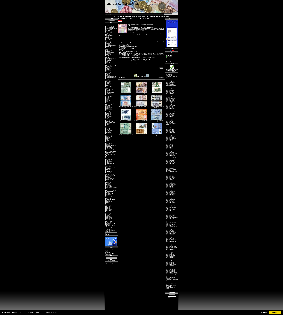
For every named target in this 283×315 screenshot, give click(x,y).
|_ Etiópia (107, 71)
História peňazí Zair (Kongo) (171, 274)
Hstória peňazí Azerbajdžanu (171, 85)
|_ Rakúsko (107, 169)
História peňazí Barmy (170, 89)
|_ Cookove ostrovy (108, 63)
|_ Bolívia (107, 51)
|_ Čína (106, 62)
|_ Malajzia (107, 137)
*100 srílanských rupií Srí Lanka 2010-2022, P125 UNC (141, 121)
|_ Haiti (106, 91)
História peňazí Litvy (169, 180)
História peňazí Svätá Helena (171, 246)
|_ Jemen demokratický (109, 103)
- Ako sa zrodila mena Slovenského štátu (169, 75)
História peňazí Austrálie (170, 84)
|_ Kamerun (107, 112)
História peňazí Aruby (169, 83)
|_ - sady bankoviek (108, 26)
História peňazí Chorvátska (170, 104)
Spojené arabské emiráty (170, 235)
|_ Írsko (106, 99)
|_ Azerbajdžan (108, 40)
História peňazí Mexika (170, 192)
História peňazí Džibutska (170, 113)
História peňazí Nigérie (170, 201)
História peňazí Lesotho (170, 176)
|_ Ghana (107, 82)
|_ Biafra (106, 49)
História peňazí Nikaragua (170, 202)
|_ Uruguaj (107, 214)
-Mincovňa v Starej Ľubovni (170, 289)
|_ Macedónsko (108, 134)
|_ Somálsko (107, 185)
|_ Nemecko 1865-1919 (109, 150)
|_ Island (106, 100)
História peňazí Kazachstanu (171, 164)
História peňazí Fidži (169, 120)
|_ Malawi (107, 138)
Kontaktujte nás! (108, 251)
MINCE (143, 16)
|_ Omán (106, 160)
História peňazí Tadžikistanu (171, 252)
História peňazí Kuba (169, 173)
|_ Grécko (107, 84)
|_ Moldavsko (107, 146)
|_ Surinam (107, 194)
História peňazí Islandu (170, 149)
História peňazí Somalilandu (171, 232)
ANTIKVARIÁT (116, 16)
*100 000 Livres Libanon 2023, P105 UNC (126, 134)
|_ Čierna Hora (108, 60)
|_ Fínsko (107, 75)
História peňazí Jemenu (170, 152)
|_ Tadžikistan (107, 201)
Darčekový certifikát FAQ (109, 253)
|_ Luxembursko (108, 133)
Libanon (127, 18)
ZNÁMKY (167, 16)
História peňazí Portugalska (171, 214)
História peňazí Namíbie (170, 198)
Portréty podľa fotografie (160, 16)
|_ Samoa (107, 177)
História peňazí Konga (170, 168)
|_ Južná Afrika (108, 109)
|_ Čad (106, 57)
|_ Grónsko (107, 85)
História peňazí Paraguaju (170, 209)
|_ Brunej (107, 55)
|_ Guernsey (107, 87)
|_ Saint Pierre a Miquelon (109, 174)
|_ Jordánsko (107, 107)
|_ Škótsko (107, 182)
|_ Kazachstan (108, 116)
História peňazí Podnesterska (171, 211)
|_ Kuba (106, 124)
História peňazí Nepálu (170, 200)
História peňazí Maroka (170, 189)
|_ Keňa (106, 117)
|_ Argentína (107, 37)
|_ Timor (106, 207)
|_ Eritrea (107, 69)
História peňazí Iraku (169, 146)
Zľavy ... (106, 233)
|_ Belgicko (107, 46)
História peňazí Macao (170, 182)
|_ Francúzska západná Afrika (110, 77)
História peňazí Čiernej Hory (171, 105)
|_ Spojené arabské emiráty (110, 187)
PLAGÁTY (147, 16)
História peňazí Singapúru (170, 229)
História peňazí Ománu (170, 204)
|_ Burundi (107, 56)
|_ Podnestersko (108, 165)
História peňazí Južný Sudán (171, 243)
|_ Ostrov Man (108, 161)
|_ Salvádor (107, 176)
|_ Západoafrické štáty (109, 223)
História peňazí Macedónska (171, 183)
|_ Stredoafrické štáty (109, 191)
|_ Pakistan (107, 162)
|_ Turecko (107, 211)
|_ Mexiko (107, 144)
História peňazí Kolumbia (170, 166)
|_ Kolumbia (107, 118)
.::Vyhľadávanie (111, 255)
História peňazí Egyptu (170, 114)
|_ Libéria (107, 128)
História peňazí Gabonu (170, 129)
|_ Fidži (106, 73)
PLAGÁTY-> (107, 228)
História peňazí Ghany (170, 131)
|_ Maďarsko (107, 136)
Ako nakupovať (107, 250)
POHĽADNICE (152, 16)
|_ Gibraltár (107, 83)
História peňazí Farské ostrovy (171, 118)
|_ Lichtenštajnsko (108, 130)
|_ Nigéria (107, 157)
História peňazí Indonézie (170, 145)
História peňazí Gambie (170, 130)
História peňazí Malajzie (170, 186)
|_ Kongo (107, 120)
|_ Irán (106, 98)
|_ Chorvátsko (107, 59)
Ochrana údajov (108, 249)
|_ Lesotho (107, 126)
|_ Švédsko (107, 198)
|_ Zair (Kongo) (108, 221)
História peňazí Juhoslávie (170, 156)
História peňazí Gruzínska (170, 134)
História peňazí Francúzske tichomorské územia (171, 127)
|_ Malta (106, 141)
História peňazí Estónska (170, 117)
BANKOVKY (123, 18)
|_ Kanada (107, 113)
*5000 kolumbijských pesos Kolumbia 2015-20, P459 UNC (141, 107)
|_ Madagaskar (108, 135)
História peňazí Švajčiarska (170, 245)
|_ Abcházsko (107, 31)
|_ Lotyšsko (107, 132)
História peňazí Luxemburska (171, 181)
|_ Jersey (107, 106)
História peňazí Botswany (170, 98)
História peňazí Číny (169, 107)
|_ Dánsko (107, 64)
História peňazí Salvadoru (170, 224)
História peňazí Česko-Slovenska (172, 103)
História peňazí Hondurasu (170, 142)
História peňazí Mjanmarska (171, 193)
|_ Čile (106, 61)
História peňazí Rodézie (170, 216)
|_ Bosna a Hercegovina (109, 52)
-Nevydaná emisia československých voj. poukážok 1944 (172, 279)
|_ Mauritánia (107, 143)
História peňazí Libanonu (170, 177)
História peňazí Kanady (170, 161)
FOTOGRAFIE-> (108, 227)
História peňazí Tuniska (170, 262)
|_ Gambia (107, 81)
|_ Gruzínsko (107, 86)
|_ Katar (106, 115)
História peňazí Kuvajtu (170, 174)
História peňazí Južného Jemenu (171, 153)
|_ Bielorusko (107, 50)
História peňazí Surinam (170, 244)
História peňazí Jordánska (170, 155)
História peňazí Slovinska (170, 231)
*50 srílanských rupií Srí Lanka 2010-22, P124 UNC (126, 107)
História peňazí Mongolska (170, 195)
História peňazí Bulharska (170, 101)
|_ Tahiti (106, 202)
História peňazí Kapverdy (170, 162)
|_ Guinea (107, 88)
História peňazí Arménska (170, 82)
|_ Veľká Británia (108, 217)
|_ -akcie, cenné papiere (109, 27)
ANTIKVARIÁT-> (108, 24)
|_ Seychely (107, 180)
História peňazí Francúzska (171, 128)
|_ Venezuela (107, 218)
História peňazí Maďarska (170, 185)
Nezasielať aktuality (108, 254)
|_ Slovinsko (107, 183)
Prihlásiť (109, 14)
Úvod (106, 14)
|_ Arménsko (107, 38)
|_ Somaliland (107, 184)
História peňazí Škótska (170, 230)
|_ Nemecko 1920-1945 (109, 151)
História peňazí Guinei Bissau (171, 138)
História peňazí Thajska (170, 258)
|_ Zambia (107, 222)
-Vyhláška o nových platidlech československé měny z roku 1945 (171, 283)
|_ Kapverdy (107, 114)
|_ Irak (106, 97)
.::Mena (111, 18)
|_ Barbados (107, 44)
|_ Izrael (106, 101)
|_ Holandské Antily (108, 92)
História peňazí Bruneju (170, 100)
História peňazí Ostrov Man (171, 205)
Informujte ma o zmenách (172, 70)
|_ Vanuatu (107, 216)
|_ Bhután (107, 48)
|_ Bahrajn (107, 42)
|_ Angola (107, 34)
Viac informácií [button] (54, 312)
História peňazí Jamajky (170, 150)
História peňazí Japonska (170, 151)
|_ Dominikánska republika (110, 65)
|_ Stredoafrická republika (110, 190)
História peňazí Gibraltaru (170, 132)
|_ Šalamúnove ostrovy (109, 175)
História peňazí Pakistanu (170, 206)
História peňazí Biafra (169, 94)
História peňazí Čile (169, 106)
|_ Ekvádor (107, 68)
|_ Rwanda (107, 173)
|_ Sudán (107, 192)
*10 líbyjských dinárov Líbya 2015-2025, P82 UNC (156, 121)
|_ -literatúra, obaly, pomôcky (110, 28)
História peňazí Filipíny (170, 121)
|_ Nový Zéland (108, 159)
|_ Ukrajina (107, 213)
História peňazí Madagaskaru (171, 184)
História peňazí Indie (169, 144)
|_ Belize (106, 47)
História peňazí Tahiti (169, 253)
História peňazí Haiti (169, 140)
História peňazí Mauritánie (170, 191)
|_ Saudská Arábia (108, 178)
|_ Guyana (107, 90)
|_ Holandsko (107, 93)
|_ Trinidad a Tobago (109, 209)
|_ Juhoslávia (107, 108)
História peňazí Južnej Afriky (171, 157)
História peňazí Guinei (170, 137)
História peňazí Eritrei (169, 116)
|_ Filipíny (107, 74)
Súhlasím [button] (274, 312)
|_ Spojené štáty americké (110, 188)
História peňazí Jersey (170, 154)
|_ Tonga (106, 208)
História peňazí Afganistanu (170, 78)
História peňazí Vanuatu (170, 268)
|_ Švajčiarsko (107, 195)
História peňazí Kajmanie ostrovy (171, 158)
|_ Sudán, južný (108, 193)
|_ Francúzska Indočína (109, 76)
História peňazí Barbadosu (170, 88)
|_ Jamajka (107, 102)
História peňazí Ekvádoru (170, 115)
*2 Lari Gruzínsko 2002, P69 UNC (156, 93)
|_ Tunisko (107, 210)
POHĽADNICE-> (108, 229)
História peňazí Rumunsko (170, 218)
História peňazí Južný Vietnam (171, 272)
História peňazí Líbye (169, 179)
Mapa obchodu (107, 252)
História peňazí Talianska (170, 255)
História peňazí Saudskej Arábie (171, 226)
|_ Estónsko (107, 70)
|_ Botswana (107, 53)
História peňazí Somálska (170, 233)
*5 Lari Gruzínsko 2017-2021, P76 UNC (141, 93)
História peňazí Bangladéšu (170, 87)
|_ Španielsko (107, 186)
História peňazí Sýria (169, 251)
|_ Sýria (106, 200)
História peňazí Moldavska (170, 194)
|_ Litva (106, 131)
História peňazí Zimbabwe (170, 277)
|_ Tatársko (107, 205)
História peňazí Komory (170, 167)
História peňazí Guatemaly (170, 135)
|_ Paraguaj (107, 164)
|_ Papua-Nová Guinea (109, 163)
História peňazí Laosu (169, 175)
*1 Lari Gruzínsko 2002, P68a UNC (126, 120)
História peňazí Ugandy (170, 265)
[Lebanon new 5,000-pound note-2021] (141, 59)
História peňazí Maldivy (170, 188)
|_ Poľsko (107, 166)
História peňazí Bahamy (170, 86)
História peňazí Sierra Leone (171, 228)
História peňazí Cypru (169, 110)
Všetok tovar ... (107, 234)
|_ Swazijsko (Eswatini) (109, 199)
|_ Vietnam (107, 219)
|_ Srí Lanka (107, 189)
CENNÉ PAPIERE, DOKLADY (130, 16)
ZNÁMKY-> (107, 231)
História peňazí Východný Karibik (172, 273)
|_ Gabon (107, 80)
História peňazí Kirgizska (170, 165)
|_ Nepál (106, 156)
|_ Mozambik (107, 148)
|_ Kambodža (107, 111)
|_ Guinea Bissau (108, 89)
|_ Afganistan (107, 32)
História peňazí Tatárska (170, 257)
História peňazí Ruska (170, 219)
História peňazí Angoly (170, 80)
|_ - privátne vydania (109, 25)
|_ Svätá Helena (108, 196)
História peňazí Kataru (170, 163)
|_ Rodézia (107, 170)
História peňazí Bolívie (170, 95)
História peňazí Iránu (169, 147)
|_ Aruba (106, 39)
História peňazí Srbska (170, 237)
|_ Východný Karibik (109, 220)
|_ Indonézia (107, 96)
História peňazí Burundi (170, 102)
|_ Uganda (107, 212)
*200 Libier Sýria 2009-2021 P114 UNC (141, 134)
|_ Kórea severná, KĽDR (109, 122)
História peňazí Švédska (170, 249)
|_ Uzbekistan (107, 215)
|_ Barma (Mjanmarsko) (109, 45)
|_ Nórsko (107, 158)
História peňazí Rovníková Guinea (172, 217)
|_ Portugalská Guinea (109, 167)
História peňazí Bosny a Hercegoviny (170, 97)
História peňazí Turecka (170, 263)
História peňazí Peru (169, 210)
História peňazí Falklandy (170, 119)
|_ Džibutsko (107, 66)
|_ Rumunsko (107, 172)
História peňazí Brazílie (170, 99)
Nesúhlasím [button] (264, 312)
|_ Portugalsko (108, 168)
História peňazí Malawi (170, 187)
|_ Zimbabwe (107, 224)
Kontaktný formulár (170, 61)
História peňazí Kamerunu (170, 160)
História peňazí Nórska (170, 203)
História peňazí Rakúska (170, 215)
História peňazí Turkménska (171, 264)
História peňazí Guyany (170, 139)
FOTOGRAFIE (138, 16)
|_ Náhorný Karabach (109, 149)
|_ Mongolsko (107, 147)
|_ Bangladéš (107, 43)
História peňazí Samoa (170, 225)
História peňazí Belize (169, 91)
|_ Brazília (107, 54)
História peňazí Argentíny (170, 81)
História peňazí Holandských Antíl (172, 141)
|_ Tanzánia (107, 204)
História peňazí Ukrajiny (170, 266)
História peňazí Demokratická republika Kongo (171, 170)
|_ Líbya (106, 129)
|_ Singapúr (107, 181)
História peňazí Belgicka (170, 90)
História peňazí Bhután (170, 93)
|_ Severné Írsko (108, 179)
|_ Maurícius (107, 142)
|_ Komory (107, 119)
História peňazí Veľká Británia (171, 269)
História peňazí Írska (169, 148)
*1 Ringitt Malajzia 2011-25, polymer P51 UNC (156, 135)
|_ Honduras (107, 94)
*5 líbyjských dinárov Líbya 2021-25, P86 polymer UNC (157, 107)
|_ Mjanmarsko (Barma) (109, 145)
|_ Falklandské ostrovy (109, 72)
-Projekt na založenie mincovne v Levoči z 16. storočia (172, 290)
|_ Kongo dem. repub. (109, 121)
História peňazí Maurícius (170, 190)
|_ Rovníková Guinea (109, 171)
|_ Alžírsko (107, 33)
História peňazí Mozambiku (170, 196)
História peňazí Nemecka (170, 199)
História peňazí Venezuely (170, 270)
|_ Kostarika (107, 123)
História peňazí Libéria (170, 178)
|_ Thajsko (107, 206)
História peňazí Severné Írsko (171, 227)
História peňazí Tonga (169, 259)
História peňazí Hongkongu (170, 143)
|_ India (106, 95)
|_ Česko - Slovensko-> (109, 58)
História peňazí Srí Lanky (170, 238)
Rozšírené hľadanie (111, 260)
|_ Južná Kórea (108, 110)
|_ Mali (106, 140)
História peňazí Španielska (170, 234)
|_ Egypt (106, 67)
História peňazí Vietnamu (170, 271)
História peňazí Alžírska (170, 79)
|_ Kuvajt (106, 125)
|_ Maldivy (107, 139)
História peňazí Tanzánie (170, 256)
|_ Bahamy (107, 41)
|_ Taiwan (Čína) (108, 203)
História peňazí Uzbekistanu (171, 267)
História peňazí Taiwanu (170, 254)
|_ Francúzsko (108, 79)
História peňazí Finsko (170, 122)
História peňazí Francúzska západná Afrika (171, 125)
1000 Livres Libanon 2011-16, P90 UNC (126, 93)
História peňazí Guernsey (170, 136)
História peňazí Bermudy (170, 92)
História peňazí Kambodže (170, 159)
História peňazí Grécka (170, 133)
